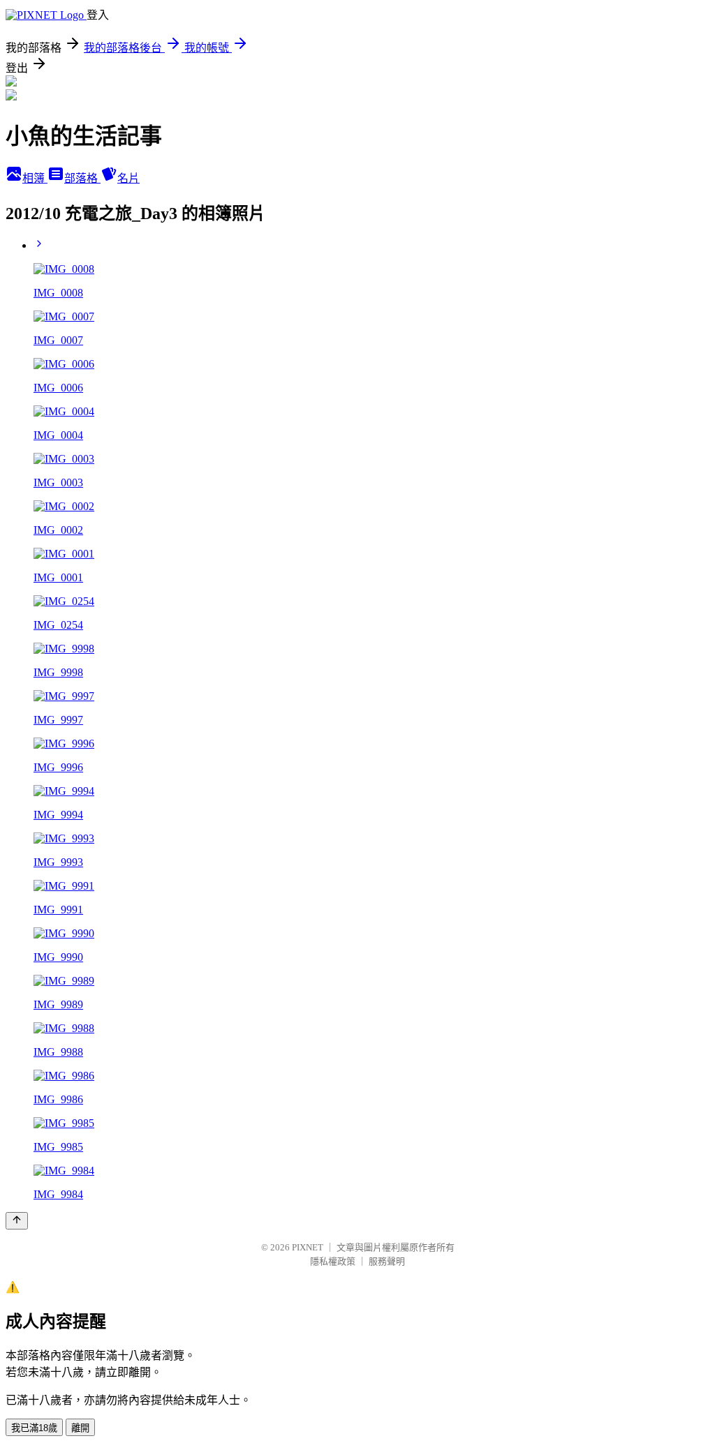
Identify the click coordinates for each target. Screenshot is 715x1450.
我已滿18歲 (34, 1428)
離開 (80, 1428)
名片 (128, 178)
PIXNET (307, 1247)
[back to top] (17, 1220)
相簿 (34, 178)
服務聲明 (387, 1261)
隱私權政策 (332, 1261)
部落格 (82, 178)
